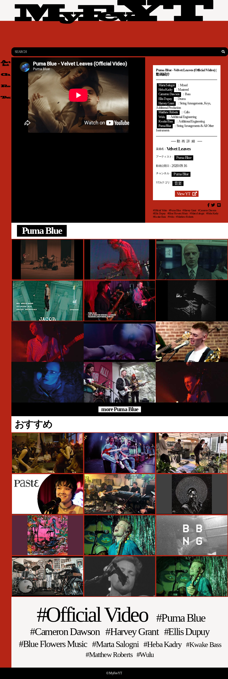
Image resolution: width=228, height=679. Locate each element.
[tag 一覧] (5, 97)
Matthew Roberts (168, 112)
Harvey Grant (166, 103)
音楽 (178, 183)
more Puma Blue (119, 409)
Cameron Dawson (168, 94)
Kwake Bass (165, 121)
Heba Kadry (165, 90)
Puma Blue (164, 126)
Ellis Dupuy (165, 99)
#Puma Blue (175, 210)
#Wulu (171, 216)
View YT (183, 194)
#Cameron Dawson (207, 210)
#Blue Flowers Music (177, 213)
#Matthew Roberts (184, 216)
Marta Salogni (166, 85)
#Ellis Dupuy (159, 213)
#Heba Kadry (212, 213)
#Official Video (160, 210)
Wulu (161, 117)
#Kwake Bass (159, 216)
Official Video (96, 614)
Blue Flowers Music (55, 644)
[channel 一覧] (5, 74)
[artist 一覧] (5, 63)
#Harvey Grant (189, 210)
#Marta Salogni (197, 213)
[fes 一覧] (5, 86)
